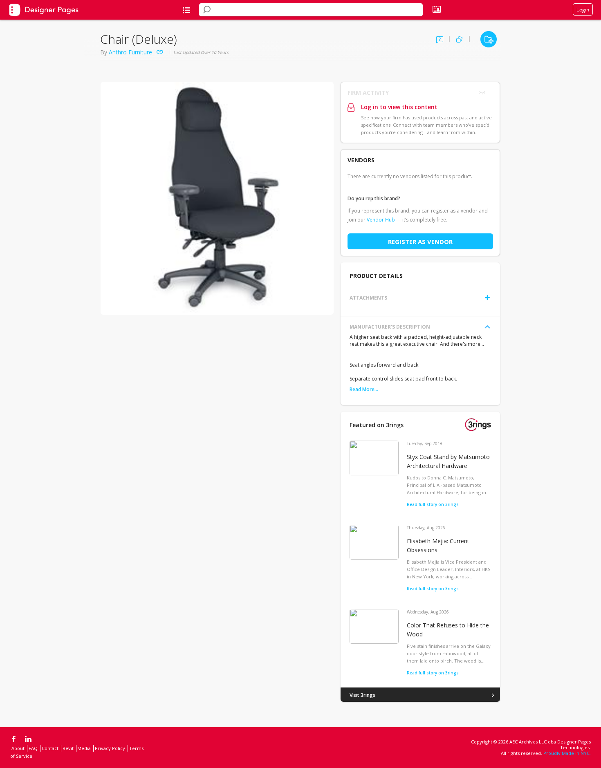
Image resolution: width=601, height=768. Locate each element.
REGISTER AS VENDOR (420, 241)
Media (84, 748)
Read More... (364, 389)
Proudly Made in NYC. (567, 753)
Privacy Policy (110, 748)
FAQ (33, 748)
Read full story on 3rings (433, 504)
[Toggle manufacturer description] (487, 327)
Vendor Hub (381, 219)
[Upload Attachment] (487, 297)
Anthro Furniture (130, 52)
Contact (50, 748)
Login (582, 9)
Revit (68, 748)
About (18, 748)
